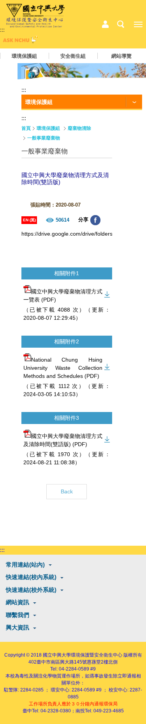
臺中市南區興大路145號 (62, 662)
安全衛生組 (73, 56)
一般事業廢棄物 (43, 138)
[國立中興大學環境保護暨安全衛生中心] (35, 16)
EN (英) (29, 220)
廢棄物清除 (79, 128)
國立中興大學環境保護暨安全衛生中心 (82, 655)
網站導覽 (121, 56)
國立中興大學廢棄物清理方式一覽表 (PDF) (62, 295)
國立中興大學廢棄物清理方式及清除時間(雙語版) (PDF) (62, 440)
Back (67, 491)
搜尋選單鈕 (120, 24)
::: (2, 29)
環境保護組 (24, 56)
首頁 (26, 128)
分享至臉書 (95, 220)
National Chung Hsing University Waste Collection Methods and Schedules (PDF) (62, 368)
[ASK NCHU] (19, 41)
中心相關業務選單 (105, 24)
